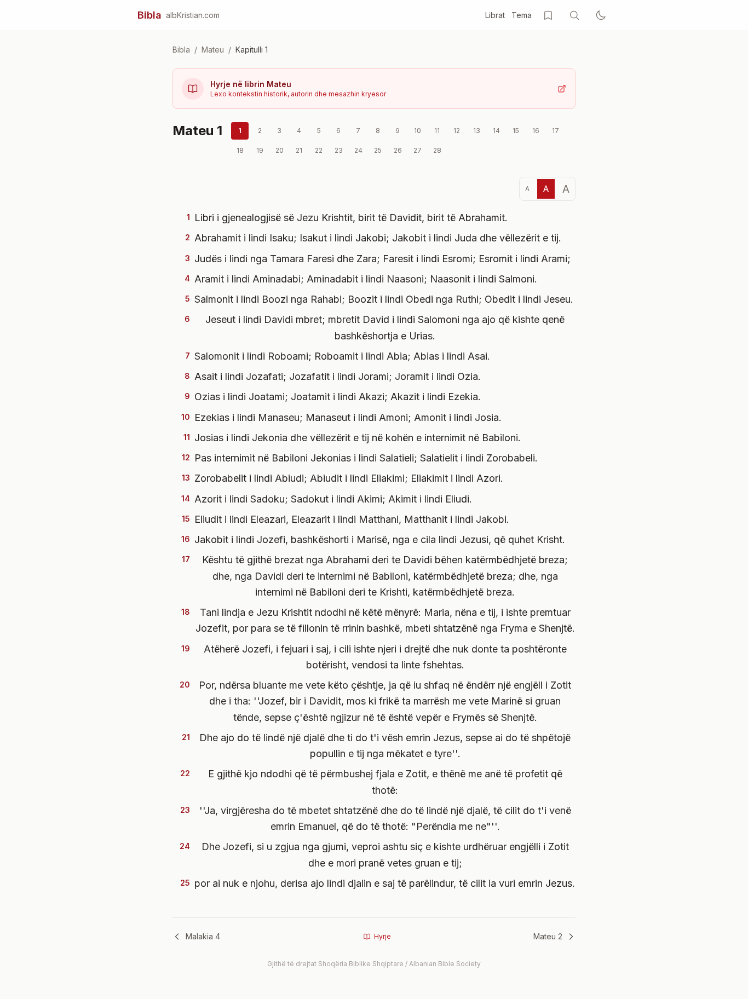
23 (339, 150)
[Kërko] (574, 15)
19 (259, 150)
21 (299, 150)
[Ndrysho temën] (601, 15)
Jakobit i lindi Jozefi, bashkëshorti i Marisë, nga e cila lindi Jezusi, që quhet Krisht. (379, 539)
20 (279, 150)
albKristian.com (193, 15)
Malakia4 (203, 936)
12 (456, 130)
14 (496, 130)
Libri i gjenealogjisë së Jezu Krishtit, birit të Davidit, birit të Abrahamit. (351, 217)
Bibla (149, 15)
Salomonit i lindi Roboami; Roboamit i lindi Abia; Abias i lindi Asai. (342, 356)
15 (516, 130)
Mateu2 (547, 936)
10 (417, 130)
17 (555, 130)
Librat (495, 15)
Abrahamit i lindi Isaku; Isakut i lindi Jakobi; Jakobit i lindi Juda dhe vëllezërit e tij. (377, 238)
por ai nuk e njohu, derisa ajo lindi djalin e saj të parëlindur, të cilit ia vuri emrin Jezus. (384, 883)
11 (437, 130)
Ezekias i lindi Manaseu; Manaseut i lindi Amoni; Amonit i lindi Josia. (348, 417)
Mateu (213, 49)
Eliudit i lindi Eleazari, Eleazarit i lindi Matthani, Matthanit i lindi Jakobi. (351, 519)
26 (398, 150)
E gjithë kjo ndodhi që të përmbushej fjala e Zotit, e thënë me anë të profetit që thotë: (385, 781)
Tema (521, 15)
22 (319, 150)
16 (535, 130)
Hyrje (382, 936)
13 (476, 130)
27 (417, 150)
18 (240, 150)
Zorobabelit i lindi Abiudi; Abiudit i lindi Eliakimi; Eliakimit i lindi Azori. (348, 478)
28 (437, 150)
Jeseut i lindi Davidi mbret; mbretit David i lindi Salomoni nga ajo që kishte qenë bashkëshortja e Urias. (385, 327)
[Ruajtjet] (548, 15)
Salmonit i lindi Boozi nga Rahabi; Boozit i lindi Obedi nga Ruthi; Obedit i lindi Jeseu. (383, 299)
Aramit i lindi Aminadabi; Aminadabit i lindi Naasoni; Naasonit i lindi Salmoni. (365, 279)
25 (378, 150)
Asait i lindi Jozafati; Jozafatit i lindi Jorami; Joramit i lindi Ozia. (337, 376)
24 (358, 150)
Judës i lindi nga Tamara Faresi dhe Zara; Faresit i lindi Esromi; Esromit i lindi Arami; (382, 258)
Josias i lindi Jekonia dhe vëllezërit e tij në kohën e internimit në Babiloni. (357, 437)
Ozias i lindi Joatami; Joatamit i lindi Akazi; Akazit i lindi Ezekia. (337, 396)
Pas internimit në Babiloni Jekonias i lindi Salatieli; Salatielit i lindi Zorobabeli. (366, 458)
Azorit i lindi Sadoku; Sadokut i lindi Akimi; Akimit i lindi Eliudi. (333, 499)
